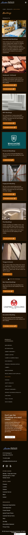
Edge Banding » (9, 361)
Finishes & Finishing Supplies (12, 364)
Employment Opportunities (9, 505)
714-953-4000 (6, 458)
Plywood (7, 379)
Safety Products (9, 383)
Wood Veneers (8, 401)
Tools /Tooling (9, 398)
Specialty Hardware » (10, 389)
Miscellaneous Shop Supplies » (13, 373)
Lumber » (7, 367)
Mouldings (8, 376)
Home (4, 9)
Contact (4, 497)
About (4, 494)
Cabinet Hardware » (10, 351)
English (18, 533)
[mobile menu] (25, 2)
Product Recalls (6, 510)
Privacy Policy (6, 527)
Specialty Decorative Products (13, 392)
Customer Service (7, 492)
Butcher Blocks (9, 348)
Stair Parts (8, 395)
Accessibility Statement (8, 524)
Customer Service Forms (9, 515)
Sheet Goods (8, 386)
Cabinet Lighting (9, 354)
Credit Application (7, 507)
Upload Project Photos (8, 513)
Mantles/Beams (9, 370)
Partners (5, 489)
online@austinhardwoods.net (10, 461)
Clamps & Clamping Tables (12, 357)
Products (9, 9)
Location (5, 487)
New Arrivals (8, 345)
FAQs (4, 518)
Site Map (5, 521)
